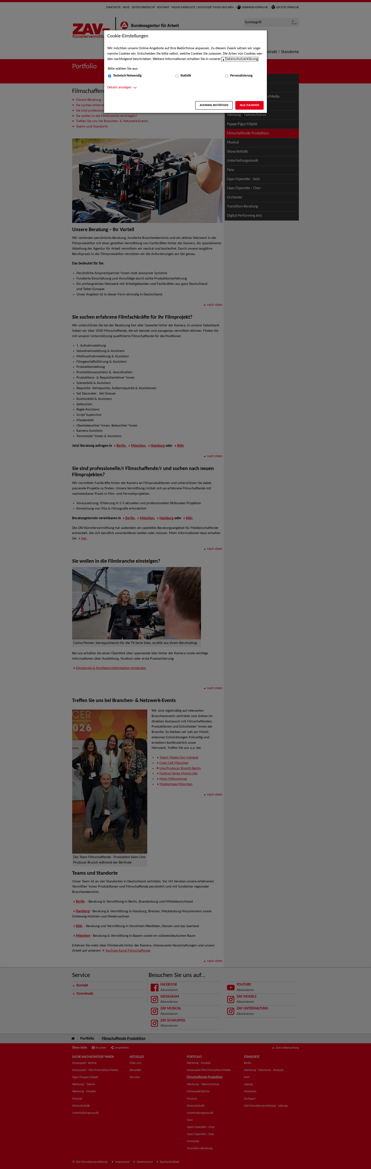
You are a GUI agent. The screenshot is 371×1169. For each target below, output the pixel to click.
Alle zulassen (249, 105)
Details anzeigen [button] (119, 87)
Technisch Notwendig (127, 75)
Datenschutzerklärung (241, 59)
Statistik (185, 75)
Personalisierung (241, 75)
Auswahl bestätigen (214, 105)
